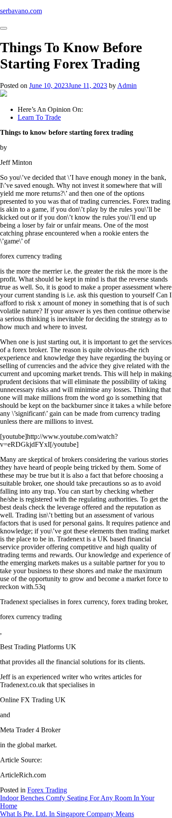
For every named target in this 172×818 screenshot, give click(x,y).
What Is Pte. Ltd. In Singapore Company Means (67, 814)
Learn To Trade (39, 117)
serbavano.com (21, 11)
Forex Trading (47, 790)
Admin (127, 85)
